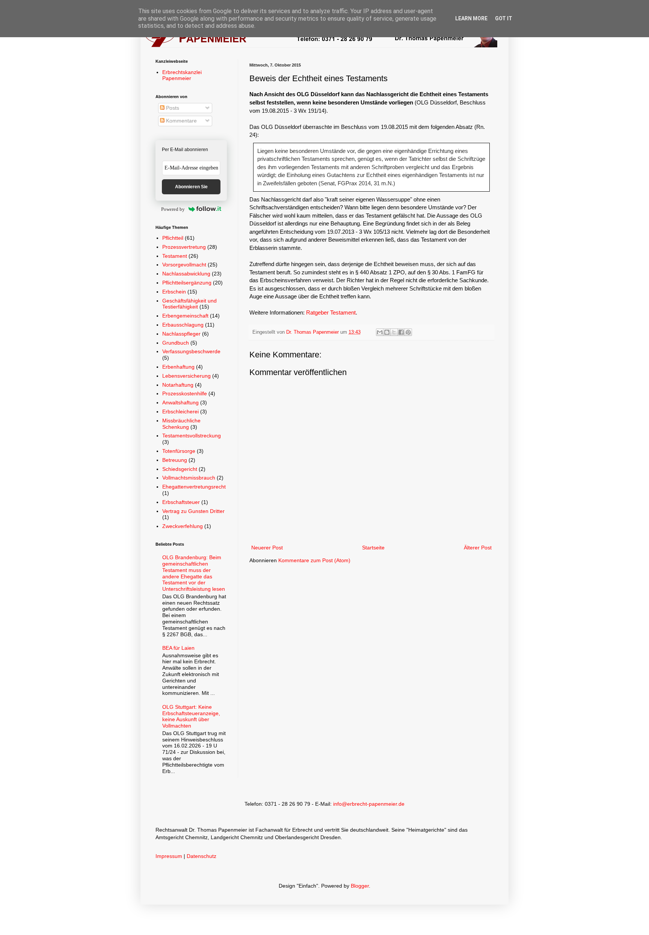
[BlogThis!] (387, 332)
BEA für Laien (178, 648)
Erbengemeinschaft (185, 316)
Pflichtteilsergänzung (186, 283)
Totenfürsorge (178, 451)
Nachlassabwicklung (186, 274)
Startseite (373, 548)
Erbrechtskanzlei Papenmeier (182, 75)
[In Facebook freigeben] (401, 332)
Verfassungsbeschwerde (191, 351)
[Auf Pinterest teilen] (408, 332)
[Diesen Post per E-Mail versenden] (379, 332)
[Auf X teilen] (394, 332)
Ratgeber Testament (331, 312)
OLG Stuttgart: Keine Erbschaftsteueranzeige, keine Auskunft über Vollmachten (191, 716)
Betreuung (174, 460)
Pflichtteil (172, 238)
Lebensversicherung (186, 376)
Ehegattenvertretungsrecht (194, 487)
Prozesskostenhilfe (184, 393)
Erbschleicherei (180, 411)
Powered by (173, 209)
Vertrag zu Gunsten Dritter (193, 511)
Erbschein (174, 292)
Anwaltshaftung (180, 402)
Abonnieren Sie (191, 186)
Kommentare (181, 121)
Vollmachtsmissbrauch (188, 478)
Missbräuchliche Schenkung (181, 424)
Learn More (471, 18)
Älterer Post (478, 548)
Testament (174, 256)
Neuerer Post (267, 548)
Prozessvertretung (184, 247)
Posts (172, 108)
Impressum (168, 856)
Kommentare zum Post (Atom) (314, 560)
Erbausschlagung (183, 325)
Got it (503, 18)
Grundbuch (175, 343)
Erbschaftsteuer (181, 502)
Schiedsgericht (179, 469)
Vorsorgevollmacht (184, 265)
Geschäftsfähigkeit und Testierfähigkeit (189, 304)
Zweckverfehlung (182, 526)
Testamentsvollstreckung (191, 436)
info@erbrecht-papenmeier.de (368, 804)
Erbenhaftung (178, 367)
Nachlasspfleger (181, 334)
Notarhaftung (177, 385)
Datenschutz (201, 856)
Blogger (360, 886)
